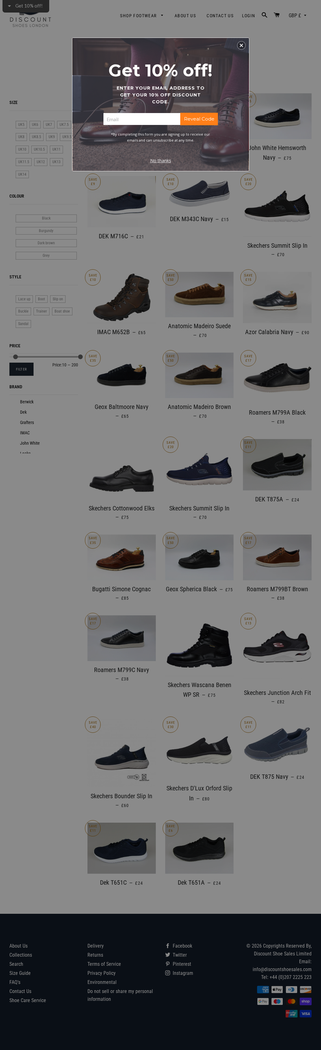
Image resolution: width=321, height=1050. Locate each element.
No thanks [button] (160, 160)
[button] (241, 45)
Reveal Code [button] (199, 119)
